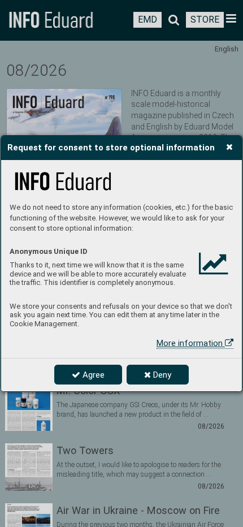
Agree (92, 375)
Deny (161, 375)
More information (191, 343)
